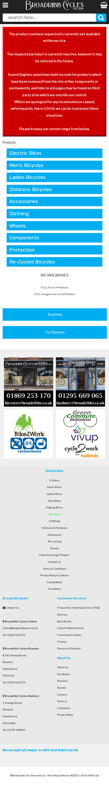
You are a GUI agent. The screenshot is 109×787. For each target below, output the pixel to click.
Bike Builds (64, 621)
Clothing (19, 213)
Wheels (17, 226)
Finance (62, 641)
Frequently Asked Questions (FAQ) (78, 607)
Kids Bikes (54, 500)
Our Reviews (55, 332)
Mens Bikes (54, 487)
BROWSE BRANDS (55, 275)
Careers (62, 694)
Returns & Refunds (69, 648)
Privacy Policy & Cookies (54, 575)
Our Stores (54, 588)
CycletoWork (54, 582)
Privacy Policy (65, 714)
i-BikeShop (52, 775)
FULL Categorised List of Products (54, 294)
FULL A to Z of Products (55, 287)
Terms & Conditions (54, 568)
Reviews (62, 680)
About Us (63, 667)
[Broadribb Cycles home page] (54, 9)
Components (24, 238)
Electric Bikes (25, 153)
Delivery (62, 614)
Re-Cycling (54, 541)
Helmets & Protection (55, 527)
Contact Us (54, 561)
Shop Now (55, 314)
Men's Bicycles (26, 165)
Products (9, 142)
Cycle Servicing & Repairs (54, 554)
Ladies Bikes (54, 493)
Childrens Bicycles (30, 189)
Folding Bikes (54, 507)
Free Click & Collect (69, 634)
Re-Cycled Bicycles (32, 262)
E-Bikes (55, 480)
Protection (22, 250)
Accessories (23, 201)
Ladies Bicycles (27, 177)
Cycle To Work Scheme (70, 628)
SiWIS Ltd (93, 775)
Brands (54, 548)
